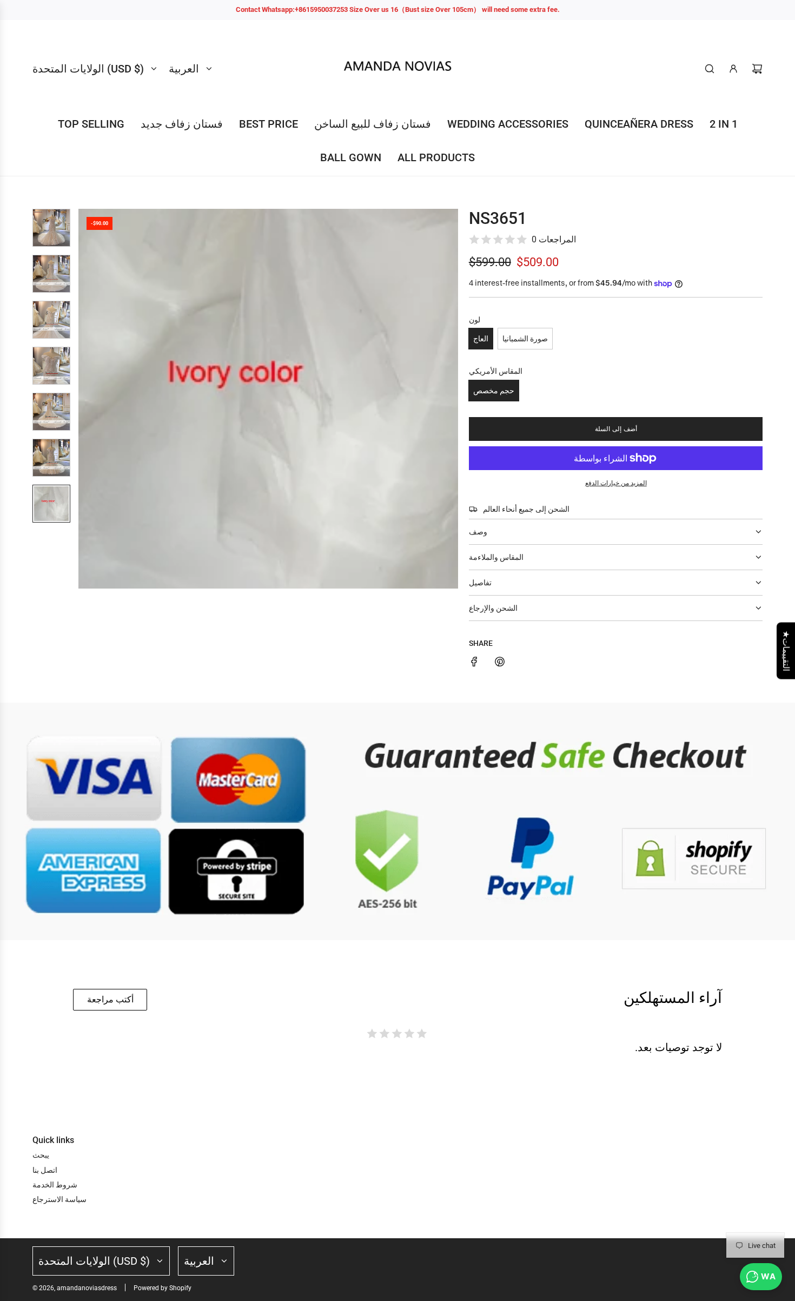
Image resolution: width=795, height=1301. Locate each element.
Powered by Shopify (162, 1288)
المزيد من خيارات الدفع (616, 483)
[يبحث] (709, 69)
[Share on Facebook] (474, 663)
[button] (87, 398)
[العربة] (757, 69)
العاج (480, 338)
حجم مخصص (493, 390)
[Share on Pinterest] (500, 663)
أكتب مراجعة (110, 999)
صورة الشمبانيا (525, 338)
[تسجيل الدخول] (733, 69)
